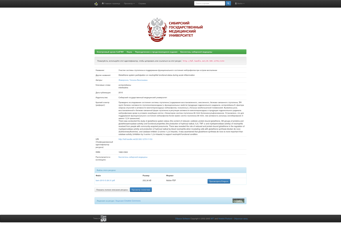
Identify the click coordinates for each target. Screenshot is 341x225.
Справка (142, 3)
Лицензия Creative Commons (128, 200)
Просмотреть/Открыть (218, 181)
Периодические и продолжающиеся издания (156, 51)
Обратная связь (241, 218)
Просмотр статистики (141, 189)
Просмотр (128, 3)
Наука (129, 51)
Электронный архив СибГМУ (110, 51)
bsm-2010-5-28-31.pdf (105, 180)
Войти (240, 3)
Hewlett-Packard (225, 218)
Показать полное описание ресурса (112, 189)
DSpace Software (182, 218)
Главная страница (112, 3)
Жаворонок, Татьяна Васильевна (133, 80)
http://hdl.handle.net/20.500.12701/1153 (135, 139)
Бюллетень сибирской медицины (196, 51)
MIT (212, 218)
